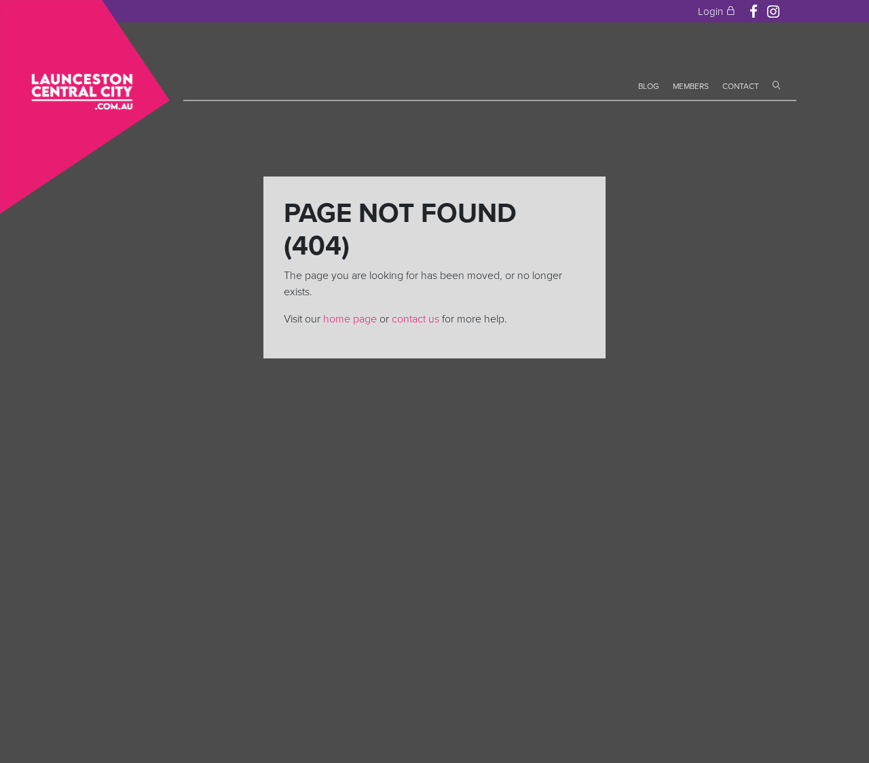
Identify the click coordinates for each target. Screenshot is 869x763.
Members (691, 86)
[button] (776, 86)
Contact (740, 86)
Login (712, 11)
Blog (648, 86)
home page (350, 319)
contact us (415, 319)
